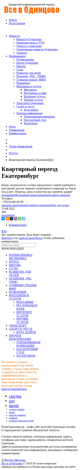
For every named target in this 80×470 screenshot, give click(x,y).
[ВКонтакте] (3, 218)
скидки (15, 396)
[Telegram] (23, 218)
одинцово (13, 418)
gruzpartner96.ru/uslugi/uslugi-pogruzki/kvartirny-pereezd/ (35, 195)
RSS (4, 231)
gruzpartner (8, 215)
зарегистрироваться (13, 389)
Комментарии (17, 225)
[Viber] (15, 218)
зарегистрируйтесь (31, 238)
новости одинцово (17, 415)
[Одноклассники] (7, 218)
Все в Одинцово (12, 463)
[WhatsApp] (19, 218)
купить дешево (17, 409)
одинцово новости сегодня (21, 420)
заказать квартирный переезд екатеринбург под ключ (35, 205)
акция (12, 412)
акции (14, 405)
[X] (11, 218)
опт (12, 401)
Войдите (6, 238)
